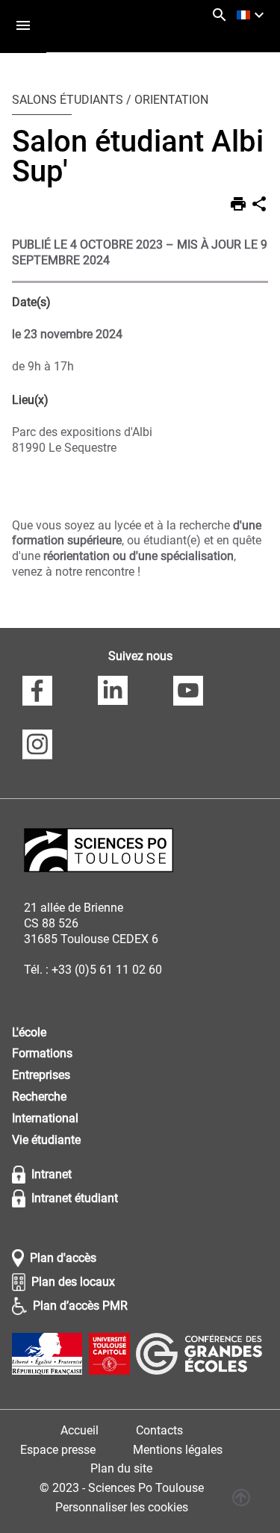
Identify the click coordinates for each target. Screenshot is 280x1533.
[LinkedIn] (113, 692)
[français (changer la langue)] (252, 15)
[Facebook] (37, 693)
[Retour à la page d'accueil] (98, 852)
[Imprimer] (238, 206)
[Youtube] (188, 693)
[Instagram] (37, 747)
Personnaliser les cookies (121, 1507)
